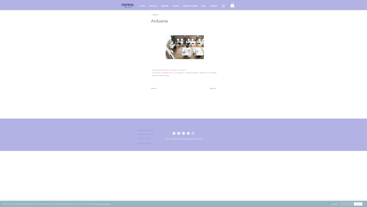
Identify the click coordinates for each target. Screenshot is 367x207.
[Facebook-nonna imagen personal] (174, 133)
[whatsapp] (223, 5)
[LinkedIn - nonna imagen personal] (183, 133)
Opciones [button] (334, 204)
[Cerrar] (365, 203)
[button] (232, 4)
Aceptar (358, 204)
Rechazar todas (346, 204)
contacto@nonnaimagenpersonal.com (184, 139)
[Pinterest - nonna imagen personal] (188, 133)
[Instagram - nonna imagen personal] (178, 133)
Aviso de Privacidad (103, 204)
